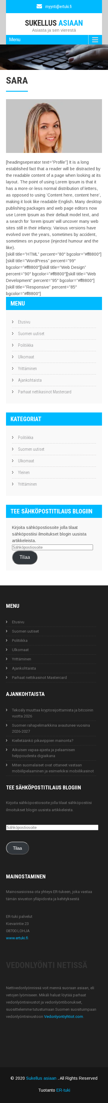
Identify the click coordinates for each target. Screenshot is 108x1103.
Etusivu (24, 322)
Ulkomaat (26, 357)
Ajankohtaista (30, 380)
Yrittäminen (27, 368)
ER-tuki (63, 1090)
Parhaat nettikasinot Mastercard (44, 391)
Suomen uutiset (31, 333)
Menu (14, 39)
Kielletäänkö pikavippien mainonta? (43, 740)
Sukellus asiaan (42, 1078)
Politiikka (25, 345)
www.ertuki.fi (17, 938)
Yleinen (24, 472)
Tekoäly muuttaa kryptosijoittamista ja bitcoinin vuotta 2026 (52, 713)
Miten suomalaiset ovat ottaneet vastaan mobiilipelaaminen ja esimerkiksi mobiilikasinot (53, 768)
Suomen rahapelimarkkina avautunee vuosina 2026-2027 (51, 728)
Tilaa (25, 557)
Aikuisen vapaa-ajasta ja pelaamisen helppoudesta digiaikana (43, 753)
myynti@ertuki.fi (58, 6)
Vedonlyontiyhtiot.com (63, 1016)
